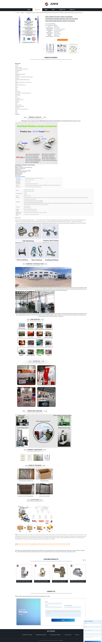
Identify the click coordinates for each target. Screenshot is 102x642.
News (46, 9)
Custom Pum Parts (68, 634)
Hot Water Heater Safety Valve (55, 634)
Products (37, 9)
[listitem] (51, 48)
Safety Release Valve (19, 550)
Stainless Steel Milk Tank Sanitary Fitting (30, 550)
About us (72, 9)
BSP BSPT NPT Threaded (27, 634)
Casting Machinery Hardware (41, 634)
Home (28, 9)
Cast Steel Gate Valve (42, 550)
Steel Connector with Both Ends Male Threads (47, 551)
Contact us (62, 9)
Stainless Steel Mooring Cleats (60, 550)
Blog (53, 9)
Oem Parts (77, 634)
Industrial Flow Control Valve (61, 551)
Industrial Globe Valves (50, 550)
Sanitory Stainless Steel (71, 551)
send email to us (63, 39)
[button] (44, 49)
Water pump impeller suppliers (32, 551)
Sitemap (61, 640)
